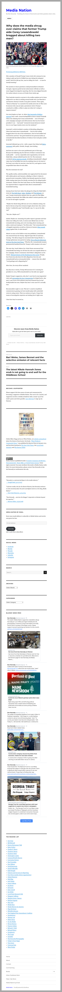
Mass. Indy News (11, 979)
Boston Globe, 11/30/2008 (15, 501)
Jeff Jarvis (10, 887)
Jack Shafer (11, 881)
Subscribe (40, 335)
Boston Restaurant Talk (15, 845)
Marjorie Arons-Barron (15, 898)
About (8, 960)
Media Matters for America (16, 907)
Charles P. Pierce (12, 849)
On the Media (12, 921)
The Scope (11, 934)
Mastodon (11, 553)
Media (18, 342)
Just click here (30, 399)
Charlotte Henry (12, 851)
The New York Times (27, 445)
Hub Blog (10, 879)
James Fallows (12, 883)
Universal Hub (12, 945)
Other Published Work (13, 975)
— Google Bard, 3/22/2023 (14, 482)
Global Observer (12, 877)
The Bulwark (38, 193)
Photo (38, 66)
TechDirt (10, 936)
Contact (8, 964)
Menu (9, 18)
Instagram (11, 557)
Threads (10, 551)
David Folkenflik (13, 868)
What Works (11, 947)
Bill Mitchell (11, 843)
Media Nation (18, 10)
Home (8, 956)
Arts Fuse (10, 841)
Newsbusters (11, 915)
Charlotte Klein (12, 853)
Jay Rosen (10, 885)
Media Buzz (11, 904)
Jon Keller (11, 892)
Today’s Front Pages (14, 941)
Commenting (10, 968)
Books (8, 971)
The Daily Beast (16, 193)
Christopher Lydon (13, 856)
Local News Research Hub (15, 894)
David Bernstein (12, 866)
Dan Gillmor (11, 864)
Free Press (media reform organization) (19, 875)
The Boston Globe (20, 447)
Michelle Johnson (13, 911)
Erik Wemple (11, 870)
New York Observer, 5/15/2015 (17, 493)
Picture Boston (12, 924)
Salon (23, 193)
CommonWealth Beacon (15, 858)
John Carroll (11, 890)
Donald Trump (39, 342)
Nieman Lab (11, 917)
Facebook (10, 546)
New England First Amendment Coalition (20, 913)
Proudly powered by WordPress (21, 987)
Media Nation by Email (13, 982)
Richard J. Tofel (12, 928)
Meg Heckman (12, 909)
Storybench (11, 932)
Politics (22, 342)
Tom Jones (11, 943)
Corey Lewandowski (30, 342)
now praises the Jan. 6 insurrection (22, 278)
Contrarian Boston (13, 860)
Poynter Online (12, 926)
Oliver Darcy (11, 919)
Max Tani (10, 902)
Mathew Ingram (12, 900)
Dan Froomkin (12, 862)
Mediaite (28, 193)
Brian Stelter (11, 847)
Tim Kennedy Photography (16, 938)
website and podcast (40, 439)
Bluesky (10, 548)
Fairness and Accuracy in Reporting (18, 873)
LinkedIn (10, 555)
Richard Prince (12, 930)
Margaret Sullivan (13, 896)
